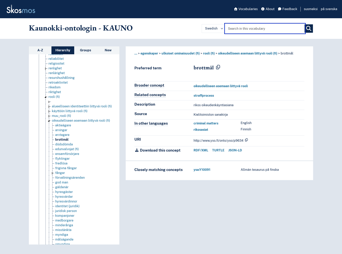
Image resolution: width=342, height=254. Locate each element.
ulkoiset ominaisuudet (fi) (181, 53)
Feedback (289, 9)
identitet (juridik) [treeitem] (67, 206)
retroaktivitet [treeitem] (58, 82)
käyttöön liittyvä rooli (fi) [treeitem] (69, 111)
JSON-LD (235, 150)
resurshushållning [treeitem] (61, 78)
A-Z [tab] (40, 50)
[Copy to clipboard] (218, 67)
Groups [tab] (85, 50)
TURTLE (218, 150)
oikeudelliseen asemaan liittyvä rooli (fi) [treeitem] (81, 120)
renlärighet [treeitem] (56, 73)
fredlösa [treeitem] (61, 163)
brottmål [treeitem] (61, 139)
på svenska (329, 9)
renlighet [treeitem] (55, 68)
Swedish (211, 28)
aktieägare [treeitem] (63, 125)
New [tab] (108, 50)
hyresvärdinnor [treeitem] (66, 201)
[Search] (308, 28)
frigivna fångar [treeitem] (66, 168)
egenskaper (149, 53)
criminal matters (206, 123)
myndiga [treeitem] (61, 235)
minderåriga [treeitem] (64, 225)
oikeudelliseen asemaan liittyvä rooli (221, 86)
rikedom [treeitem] (54, 87)
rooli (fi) (209, 53)
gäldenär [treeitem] (61, 187)
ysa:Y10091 (202, 170)
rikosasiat (201, 130)
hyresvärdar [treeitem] (64, 197)
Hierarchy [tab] (62, 50)
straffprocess (204, 95)
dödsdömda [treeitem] (64, 144)
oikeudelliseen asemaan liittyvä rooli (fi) (247, 53)
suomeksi (311, 9)
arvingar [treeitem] (61, 130)
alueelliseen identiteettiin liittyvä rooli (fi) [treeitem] (82, 106)
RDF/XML (201, 150)
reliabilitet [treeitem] (56, 59)
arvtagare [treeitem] (62, 135)
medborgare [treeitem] (64, 220)
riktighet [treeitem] (54, 92)
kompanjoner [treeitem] (64, 216)
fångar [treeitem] (60, 173)
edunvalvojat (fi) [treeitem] (67, 149)
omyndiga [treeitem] (62, 244)
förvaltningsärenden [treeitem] (70, 178)
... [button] (135, 53)
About (270, 9)
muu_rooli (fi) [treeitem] (61, 116)
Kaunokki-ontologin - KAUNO (81, 28)
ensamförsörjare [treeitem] (67, 154)
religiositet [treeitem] (56, 63)
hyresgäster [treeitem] (64, 192)
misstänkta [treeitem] (63, 230)
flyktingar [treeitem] (62, 158)
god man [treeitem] (61, 182)
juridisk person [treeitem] (66, 211)
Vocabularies (248, 9)
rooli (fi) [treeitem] (54, 97)
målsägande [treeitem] (64, 239)
